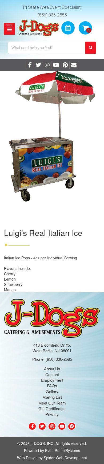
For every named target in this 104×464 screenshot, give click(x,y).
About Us (52, 368)
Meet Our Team (52, 403)
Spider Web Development (65, 457)
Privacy (52, 414)
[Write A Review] (47, 65)
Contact (52, 374)
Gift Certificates (52, 408)
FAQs (52, 385)
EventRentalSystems (62, 450)
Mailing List (52, 397)
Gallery (52, 391)
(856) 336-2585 (52, 15)
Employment (52, 380)
